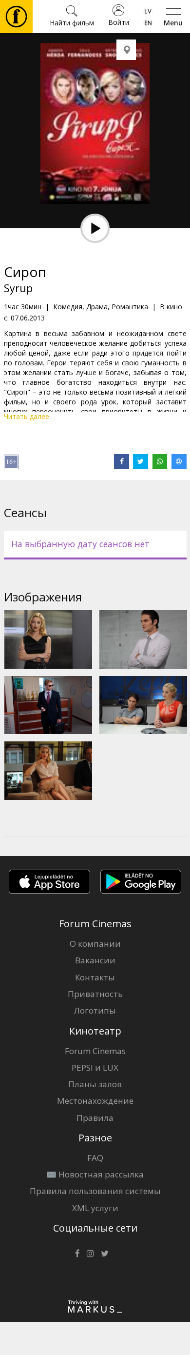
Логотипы (95, 1010)
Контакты (95, 977)
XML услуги (95, 1208)
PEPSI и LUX (95, 1067)
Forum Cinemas (95, 1050)
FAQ (95, 1157)
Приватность (95, 993)
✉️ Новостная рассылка (95, 1174)
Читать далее (26, 416)
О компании (95, 943)
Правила (95, 1117)
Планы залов (95, 1084)
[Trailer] (95, 228)
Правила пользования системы (95, 1190)
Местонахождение (95, 1100)
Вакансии (95, 960)
